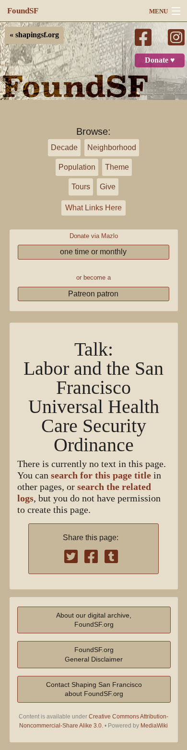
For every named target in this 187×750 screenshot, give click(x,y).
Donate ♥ (160, 60)
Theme (117, 167)
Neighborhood (111, 147)
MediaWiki (154, 725)
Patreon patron (93, 294)
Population (76, 167)
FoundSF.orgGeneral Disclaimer (94, 654)
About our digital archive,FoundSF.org (93, 619)
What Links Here (93, 208)
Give (108, 187)
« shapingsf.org (34, 35)
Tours (80, 187)
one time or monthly (93, 252)
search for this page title (101, 475)
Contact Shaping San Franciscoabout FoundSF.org (94, 689)
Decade (64, 147)
